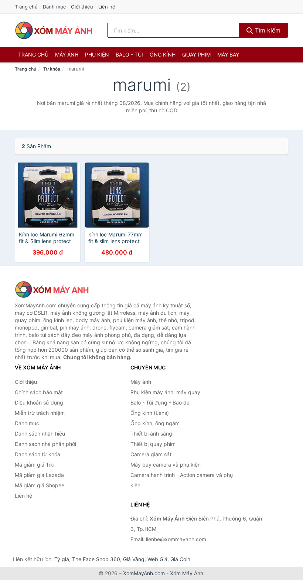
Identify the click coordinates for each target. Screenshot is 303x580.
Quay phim (196, 54)
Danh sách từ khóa (37, 454)
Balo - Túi (129, 54)
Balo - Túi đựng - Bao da (160, 402)
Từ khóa (51, 69)
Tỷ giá (61, 559)
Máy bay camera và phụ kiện (165, 464)
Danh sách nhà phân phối (45, 444)
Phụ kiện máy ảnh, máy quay (165, 392)
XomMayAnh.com (144, 573)
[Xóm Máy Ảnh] (52, 289)
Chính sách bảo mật (39, 392)
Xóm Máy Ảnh (186, 573)
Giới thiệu (82, 7)
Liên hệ (106, 7)
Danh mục (54, 7)
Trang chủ (26, 7)
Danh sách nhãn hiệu (40, 433)
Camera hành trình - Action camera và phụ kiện (181, 480)
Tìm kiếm (266, 30)
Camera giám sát (150, 454)
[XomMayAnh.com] (53, 30)
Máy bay (228, 54)
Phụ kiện (97, 54)
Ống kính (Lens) (149, 413)
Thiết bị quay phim (153, 444)
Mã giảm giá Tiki (34, 464)
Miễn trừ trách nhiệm (40, 413)
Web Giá (157, 559)
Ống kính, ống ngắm (155, 423)
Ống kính (163, 54)
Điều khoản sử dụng (39, 402)
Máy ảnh (66, 54)
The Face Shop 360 (96, 559)
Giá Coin (180, 559)
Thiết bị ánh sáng (151, 433)
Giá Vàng (133, 559)
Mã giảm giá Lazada (39, 475)
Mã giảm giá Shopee (39, 485)
